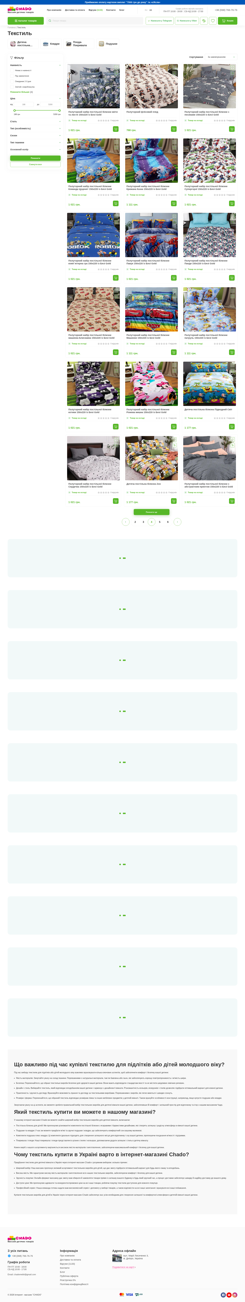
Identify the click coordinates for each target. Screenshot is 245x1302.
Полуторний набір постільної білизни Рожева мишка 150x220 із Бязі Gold (147, 411)
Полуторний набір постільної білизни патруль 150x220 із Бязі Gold (206, 336)
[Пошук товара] (50, 20)
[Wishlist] (213, 21)
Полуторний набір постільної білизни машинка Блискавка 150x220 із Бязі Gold (91, 336)
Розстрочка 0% (68, 1280)
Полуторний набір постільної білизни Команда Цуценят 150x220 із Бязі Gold (90, 187)
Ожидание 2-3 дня (23, 81)
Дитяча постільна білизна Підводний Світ (208, 409)
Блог (121, 10)
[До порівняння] (116, 73)
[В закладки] (116, 67)
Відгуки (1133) (67, 1264)
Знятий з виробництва (24, 87)
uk (150, 10)
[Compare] (204, 21)
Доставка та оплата (75, 10)
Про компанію (54, 10)
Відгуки (96, 10)
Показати (35, 158)
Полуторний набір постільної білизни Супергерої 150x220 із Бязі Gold (206, 187)
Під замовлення (22, 76)
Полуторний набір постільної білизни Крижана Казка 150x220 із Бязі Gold (147, 187)
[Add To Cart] (116, 129)
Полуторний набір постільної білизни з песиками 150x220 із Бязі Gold (207, 113)
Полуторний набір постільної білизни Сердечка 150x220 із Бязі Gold (89, 485)
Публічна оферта (69, 1276)
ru (146, 10)
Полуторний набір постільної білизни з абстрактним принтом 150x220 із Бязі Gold (209, 485)
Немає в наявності (23, 70)
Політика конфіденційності (74, 1284)
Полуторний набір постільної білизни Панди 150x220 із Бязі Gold (206, 262)
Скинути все (35, 164)
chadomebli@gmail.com (25, 1274)
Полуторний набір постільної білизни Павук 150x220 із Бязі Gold (147, 262)
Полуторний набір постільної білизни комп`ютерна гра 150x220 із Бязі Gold (89, 262)
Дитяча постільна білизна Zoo (143, 484)
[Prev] (126, 522)
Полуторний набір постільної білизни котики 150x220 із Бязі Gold (89, 411)
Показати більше (21, 92)
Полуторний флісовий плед (142, 112)
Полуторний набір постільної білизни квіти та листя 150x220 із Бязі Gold (93, 113)
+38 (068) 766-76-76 (226, 10)
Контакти (111, 10)
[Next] (177, 522)
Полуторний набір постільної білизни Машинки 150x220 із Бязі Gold (147, 336)
